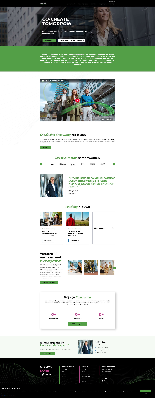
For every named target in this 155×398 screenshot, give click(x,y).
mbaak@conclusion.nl (103, 350)
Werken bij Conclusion (107, 369)
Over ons (64, 376)
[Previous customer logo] (41, 164)
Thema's (64, 374)
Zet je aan (44, 147)
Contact (64, 384)
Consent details (4, 395)
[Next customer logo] (114, 164)
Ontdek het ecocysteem (77, 324)
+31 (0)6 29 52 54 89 (102, 347)
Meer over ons (48, 40)
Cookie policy (12, 395)
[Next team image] (114, 268)
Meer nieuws (99, 228)
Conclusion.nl (112, 1)
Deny (146, 393)
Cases (63, 371)
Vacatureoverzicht (106, 371)
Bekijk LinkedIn (101, 352)
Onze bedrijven (85, 374)
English (3, 386)
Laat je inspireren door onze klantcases (70, 40)
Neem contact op (47, 353)
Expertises (64, 369)
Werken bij (64, 381)
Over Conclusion (86, 376)
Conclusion (43, 13)
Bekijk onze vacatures (48, 282)
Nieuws (63, 379)
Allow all (145, 390)
